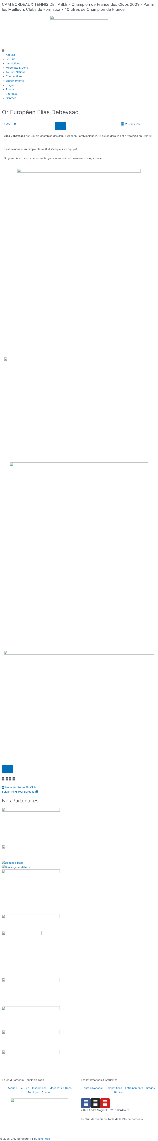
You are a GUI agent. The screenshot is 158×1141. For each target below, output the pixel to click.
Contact (11, 98)
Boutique (11, 93)
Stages (10, 85)
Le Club (10, 59)
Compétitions (14, 76)
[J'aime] (60, 126)
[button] (79, 50)
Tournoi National (16, 72)
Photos (10, 89)
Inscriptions (13, 63)
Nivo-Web (44, 1138)
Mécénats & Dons (17, 67)
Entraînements (15, 80)
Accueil (10, 54)
